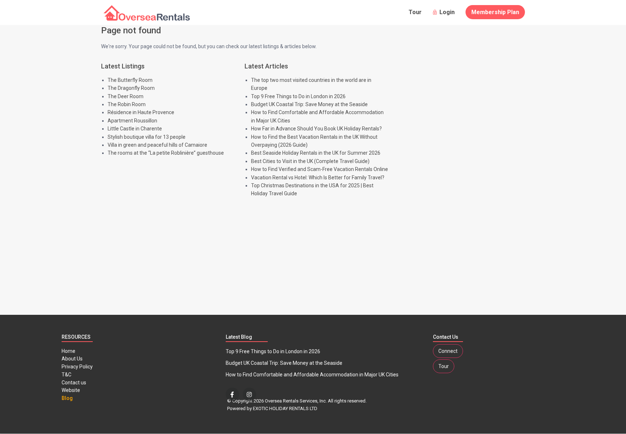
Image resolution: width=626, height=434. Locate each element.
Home (68, 351)
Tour (415, 12)
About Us (72, 359)
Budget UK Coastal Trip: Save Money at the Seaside (309, 104)
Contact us (74, 382)
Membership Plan (495, 12)
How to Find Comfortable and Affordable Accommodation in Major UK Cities (312, 374)
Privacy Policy (77, 367)
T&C (66, 374)
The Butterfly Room (130, 80)
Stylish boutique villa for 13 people (146, 137)
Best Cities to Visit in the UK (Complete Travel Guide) (310, 161)
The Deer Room (125, 96)
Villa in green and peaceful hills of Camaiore (157, 145)
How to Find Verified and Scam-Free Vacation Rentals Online (319, 169)
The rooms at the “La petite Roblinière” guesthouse (166, 153)
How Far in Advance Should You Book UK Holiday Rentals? (316, 129)
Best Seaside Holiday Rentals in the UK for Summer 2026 (315, 153)
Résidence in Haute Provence (141, 112)
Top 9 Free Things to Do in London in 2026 (298, 96)
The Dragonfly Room (131, 88)
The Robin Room (127, 104)
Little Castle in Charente (135, 129)
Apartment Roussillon (132, 121)
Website (71, 390)
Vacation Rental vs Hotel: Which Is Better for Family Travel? (317, 177)
